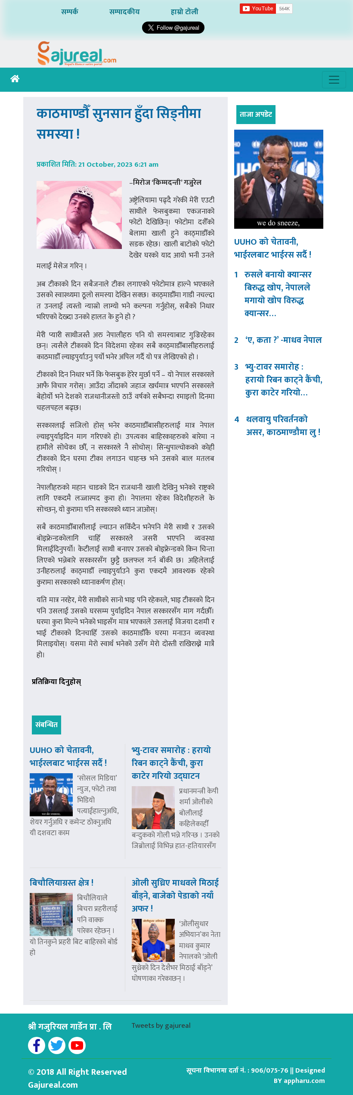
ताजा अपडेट (256, 115)
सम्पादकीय (124, 12)
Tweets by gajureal (161, 1026)
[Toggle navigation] (334, 79)
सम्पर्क (69, 12)
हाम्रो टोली (184, 12)
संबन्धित (46, 725)
